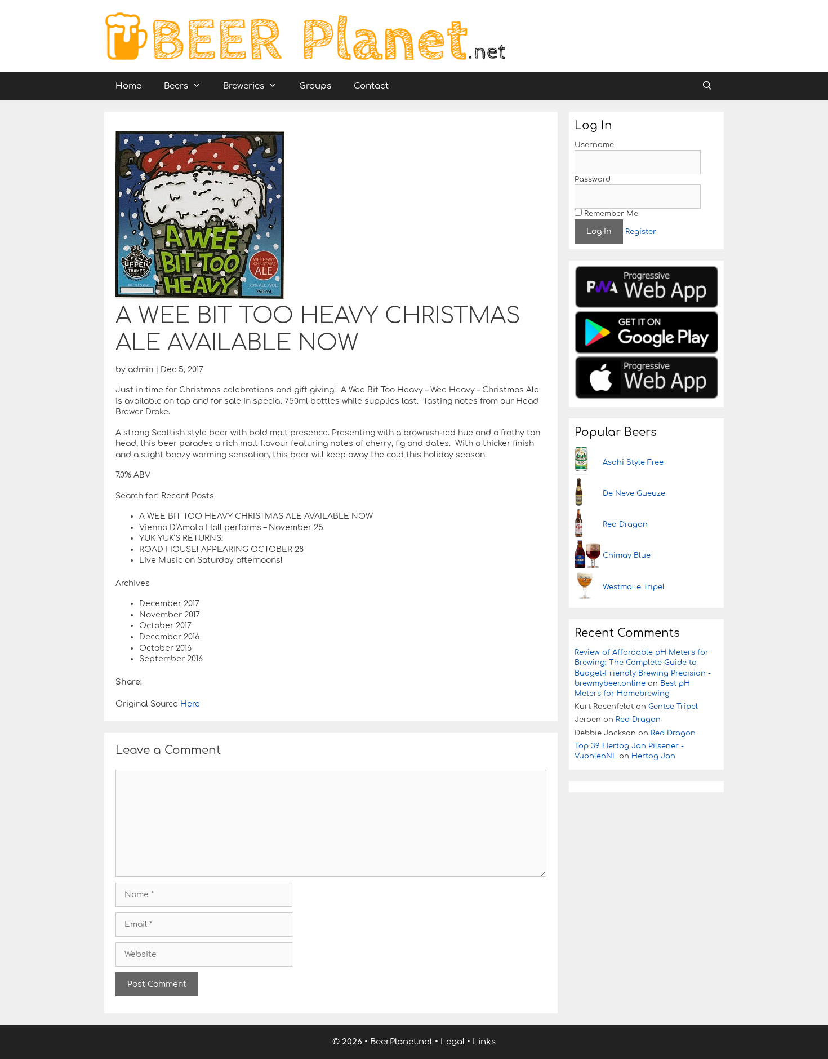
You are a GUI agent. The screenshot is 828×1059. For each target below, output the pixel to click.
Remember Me (610, 214)
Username (594, 145)
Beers (176, 86)
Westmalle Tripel (634, 587)
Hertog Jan (653, 756)
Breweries (243, 86)
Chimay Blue (627, 555)
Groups (315, 86)
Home (128, 86)
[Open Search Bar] (707, 86)
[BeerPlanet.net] (304, 36)
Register (640, 232)
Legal (452, 1042)
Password (593, 179)
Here (189, 704)
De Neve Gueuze (634, 493)
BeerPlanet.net (401, 1042)
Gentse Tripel (673, 707)
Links (484, 1042)
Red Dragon (625, 524)
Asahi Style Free (633, 462)
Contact (371, 86)
